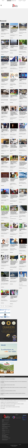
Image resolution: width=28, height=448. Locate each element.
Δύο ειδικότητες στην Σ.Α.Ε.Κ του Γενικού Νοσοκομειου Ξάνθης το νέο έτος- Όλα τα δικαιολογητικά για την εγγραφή (14, 31)
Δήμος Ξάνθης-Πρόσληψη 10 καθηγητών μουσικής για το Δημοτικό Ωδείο (23, 196)
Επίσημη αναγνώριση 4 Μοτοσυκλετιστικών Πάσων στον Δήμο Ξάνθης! (4, 229)
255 (6, 306)
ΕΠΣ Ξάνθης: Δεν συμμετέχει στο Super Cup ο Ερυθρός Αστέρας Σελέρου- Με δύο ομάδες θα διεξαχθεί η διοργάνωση (5, 213)
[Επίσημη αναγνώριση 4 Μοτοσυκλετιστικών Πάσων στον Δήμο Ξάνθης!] (5, 225)
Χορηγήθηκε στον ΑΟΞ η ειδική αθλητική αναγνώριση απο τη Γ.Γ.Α (9, 402)
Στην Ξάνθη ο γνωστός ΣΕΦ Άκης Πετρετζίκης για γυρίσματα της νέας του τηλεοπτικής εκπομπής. (13, 400)
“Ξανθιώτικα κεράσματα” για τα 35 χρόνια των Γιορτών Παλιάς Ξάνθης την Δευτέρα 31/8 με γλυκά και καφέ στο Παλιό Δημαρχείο (5, 180)
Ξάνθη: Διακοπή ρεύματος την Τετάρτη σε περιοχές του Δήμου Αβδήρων (14, 245)
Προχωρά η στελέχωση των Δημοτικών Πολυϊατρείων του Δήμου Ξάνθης (4, 262)
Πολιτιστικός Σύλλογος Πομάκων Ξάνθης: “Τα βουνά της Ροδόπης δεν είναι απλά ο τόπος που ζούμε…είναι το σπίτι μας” (14, 196)
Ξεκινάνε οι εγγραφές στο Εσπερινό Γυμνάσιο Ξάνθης (8, 384)
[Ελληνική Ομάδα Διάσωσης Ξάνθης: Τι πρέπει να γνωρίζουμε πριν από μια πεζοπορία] (14, 158)
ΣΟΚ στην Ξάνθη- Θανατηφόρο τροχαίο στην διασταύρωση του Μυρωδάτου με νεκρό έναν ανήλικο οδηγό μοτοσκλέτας (5, 279)
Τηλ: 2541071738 (4, 435)
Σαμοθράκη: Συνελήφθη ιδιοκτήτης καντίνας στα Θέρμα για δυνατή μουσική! (22, 130)
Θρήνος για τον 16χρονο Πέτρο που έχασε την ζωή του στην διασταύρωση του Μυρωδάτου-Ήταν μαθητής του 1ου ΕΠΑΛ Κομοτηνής (23, 246)
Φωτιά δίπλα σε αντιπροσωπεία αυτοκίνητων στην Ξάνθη (14, 46)
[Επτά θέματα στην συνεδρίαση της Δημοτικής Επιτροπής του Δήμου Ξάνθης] (5, 158)
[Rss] (10, 0)
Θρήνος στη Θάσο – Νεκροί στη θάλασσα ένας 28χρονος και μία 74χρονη (10, 406)
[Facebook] (7, 0)
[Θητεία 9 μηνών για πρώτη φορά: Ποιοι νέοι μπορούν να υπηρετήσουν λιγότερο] (23, 208)
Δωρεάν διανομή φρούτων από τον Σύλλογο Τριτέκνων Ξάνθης (14, 96)
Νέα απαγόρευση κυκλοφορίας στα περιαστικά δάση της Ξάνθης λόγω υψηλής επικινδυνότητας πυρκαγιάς (23, 47)
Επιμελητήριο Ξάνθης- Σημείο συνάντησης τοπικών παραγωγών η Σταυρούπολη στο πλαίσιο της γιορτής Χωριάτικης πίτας (23, 163)
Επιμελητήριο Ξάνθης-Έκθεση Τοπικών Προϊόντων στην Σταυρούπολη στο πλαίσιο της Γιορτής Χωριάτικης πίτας (14, 263)
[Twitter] (8, 0)
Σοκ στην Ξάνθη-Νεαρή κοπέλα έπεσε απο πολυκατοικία (4, 297)
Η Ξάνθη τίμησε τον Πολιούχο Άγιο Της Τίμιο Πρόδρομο (4, 30)
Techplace (20, 444)
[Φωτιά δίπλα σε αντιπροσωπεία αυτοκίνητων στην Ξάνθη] (14, 42)
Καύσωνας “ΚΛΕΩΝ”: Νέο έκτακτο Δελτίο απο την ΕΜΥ (8, 405)
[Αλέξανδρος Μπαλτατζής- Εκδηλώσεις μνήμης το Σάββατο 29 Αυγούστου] (5, 108)
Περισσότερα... (2, 36)
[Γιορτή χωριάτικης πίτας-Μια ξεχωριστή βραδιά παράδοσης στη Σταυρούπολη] (14, 175)
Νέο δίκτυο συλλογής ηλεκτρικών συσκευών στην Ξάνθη (22, 229)
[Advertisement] (14, 13)
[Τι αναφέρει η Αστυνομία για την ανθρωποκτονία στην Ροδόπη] (23, 75)
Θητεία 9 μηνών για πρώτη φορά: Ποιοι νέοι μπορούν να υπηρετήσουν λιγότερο (23, 212)
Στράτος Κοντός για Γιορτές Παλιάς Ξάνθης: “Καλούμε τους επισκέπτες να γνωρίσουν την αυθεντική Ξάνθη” (4, 47)
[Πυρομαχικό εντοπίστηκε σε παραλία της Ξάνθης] (14, 274)
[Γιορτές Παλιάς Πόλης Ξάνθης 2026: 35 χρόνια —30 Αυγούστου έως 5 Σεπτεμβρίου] (14, 75)
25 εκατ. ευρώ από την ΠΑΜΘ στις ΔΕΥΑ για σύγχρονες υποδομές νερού (23, 179)
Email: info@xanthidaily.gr (5, 436)
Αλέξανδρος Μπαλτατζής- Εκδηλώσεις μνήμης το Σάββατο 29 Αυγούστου (4, 113)
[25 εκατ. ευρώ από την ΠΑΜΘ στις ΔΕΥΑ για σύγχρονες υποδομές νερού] (23, 175)
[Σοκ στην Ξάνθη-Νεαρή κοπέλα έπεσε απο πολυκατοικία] (5, 292)
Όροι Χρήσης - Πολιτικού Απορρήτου (14, 445)
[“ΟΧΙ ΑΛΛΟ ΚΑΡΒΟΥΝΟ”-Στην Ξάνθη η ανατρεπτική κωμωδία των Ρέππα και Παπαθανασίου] (23, 257)
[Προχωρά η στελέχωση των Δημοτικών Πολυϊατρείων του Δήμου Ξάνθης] (5, 257)
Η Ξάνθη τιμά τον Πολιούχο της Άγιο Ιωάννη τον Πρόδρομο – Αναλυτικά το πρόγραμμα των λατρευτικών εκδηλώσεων (23, 97)
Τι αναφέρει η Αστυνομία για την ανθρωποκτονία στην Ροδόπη (23, 80)
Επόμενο (10, 306)
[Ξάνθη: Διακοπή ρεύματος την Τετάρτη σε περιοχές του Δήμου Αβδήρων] (14, 241)
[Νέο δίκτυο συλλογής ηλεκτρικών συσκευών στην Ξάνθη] (23, 225)
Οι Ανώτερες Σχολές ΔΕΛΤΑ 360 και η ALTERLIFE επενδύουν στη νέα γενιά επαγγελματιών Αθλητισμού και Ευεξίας (14, 113)
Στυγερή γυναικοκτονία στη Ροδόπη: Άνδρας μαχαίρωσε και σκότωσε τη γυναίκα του (5, 96)
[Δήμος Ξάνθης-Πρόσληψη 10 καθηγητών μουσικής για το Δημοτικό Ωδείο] (23, 191)
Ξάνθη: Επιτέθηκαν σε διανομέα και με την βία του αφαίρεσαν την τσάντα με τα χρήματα (12, 403)
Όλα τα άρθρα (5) (3, 408)
